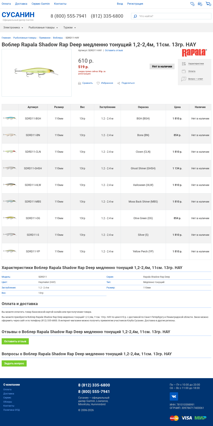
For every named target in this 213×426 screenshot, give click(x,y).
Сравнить (87, 83)
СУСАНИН (18, 16)
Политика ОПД (11, 410)
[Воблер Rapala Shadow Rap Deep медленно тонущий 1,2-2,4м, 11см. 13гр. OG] (10, 218)
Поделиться (128, 83)
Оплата (6, 3)
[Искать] (135, 16)
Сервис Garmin (41, 3)
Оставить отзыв (114, 50)
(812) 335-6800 (107, 16)
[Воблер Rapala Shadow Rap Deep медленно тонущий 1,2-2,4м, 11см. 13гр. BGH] (10, 118)
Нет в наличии (162, 66)
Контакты (60, 3)
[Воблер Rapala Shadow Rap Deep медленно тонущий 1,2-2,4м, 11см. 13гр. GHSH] (10, 168)
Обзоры (7, 401)
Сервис (7, 397)
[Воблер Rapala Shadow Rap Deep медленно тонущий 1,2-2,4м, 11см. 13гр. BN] (10, 135)
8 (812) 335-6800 (94, 385)
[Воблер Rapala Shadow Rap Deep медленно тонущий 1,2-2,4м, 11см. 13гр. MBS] (10, 202)
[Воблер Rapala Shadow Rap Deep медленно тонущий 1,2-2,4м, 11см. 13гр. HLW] (10, 185)
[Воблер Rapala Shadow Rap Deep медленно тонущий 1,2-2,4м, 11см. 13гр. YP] (10, 251)
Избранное (107, 83)
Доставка (21, 3)
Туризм (68, 27)
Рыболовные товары (42, 27)
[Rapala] (194, 54)
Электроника (11, 27)
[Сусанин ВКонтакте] (174, 396)
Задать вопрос (14, 363)
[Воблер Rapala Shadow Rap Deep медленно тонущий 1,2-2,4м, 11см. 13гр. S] (10, 235)
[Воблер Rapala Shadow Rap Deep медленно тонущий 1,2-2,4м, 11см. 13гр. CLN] (10, 152)
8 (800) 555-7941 (69, 16)
